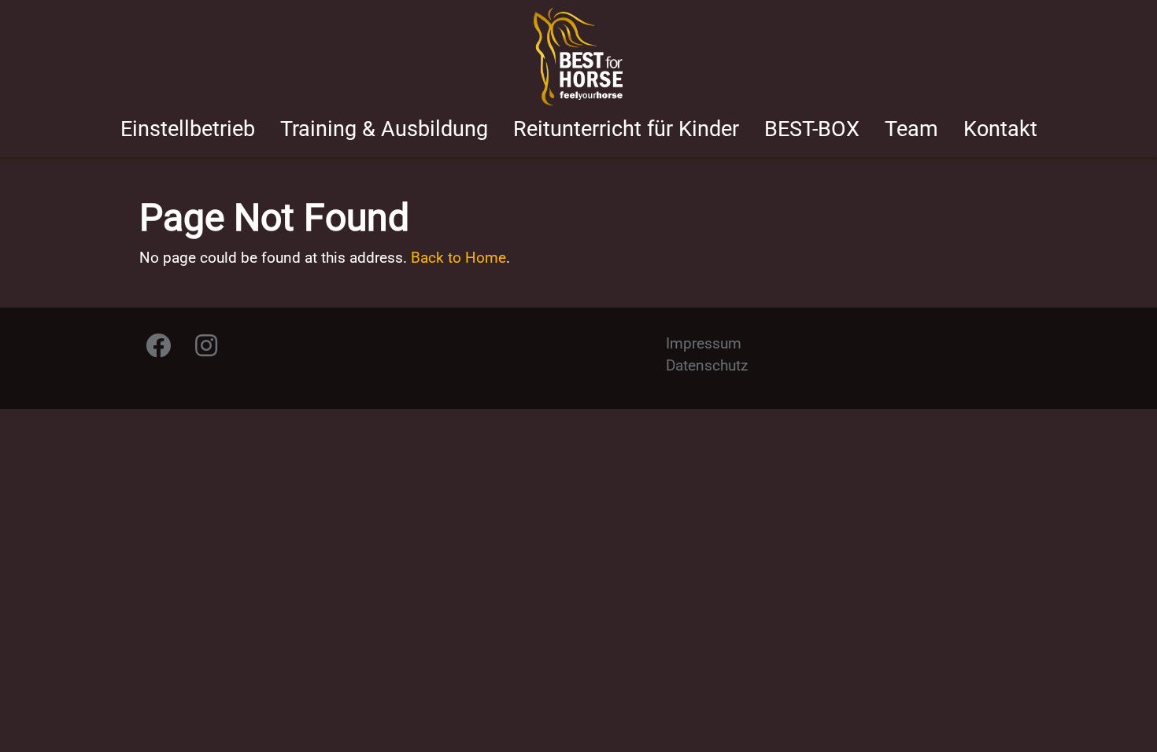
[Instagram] (206, 350)
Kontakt (1000, 129)
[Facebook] (158, 350)
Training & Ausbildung (384, 129)
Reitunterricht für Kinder (626, 129)
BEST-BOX (811, 129)
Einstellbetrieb (187, 129)
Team (911, 129)
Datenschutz (707, 365)
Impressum (703, 343)
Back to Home (458, 258)
